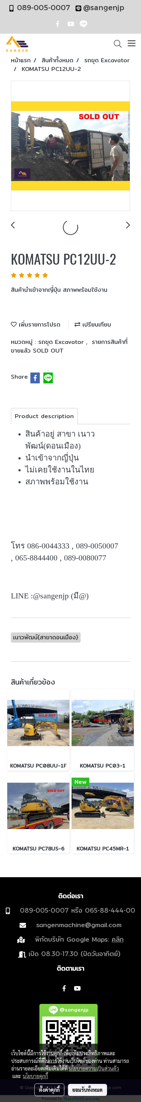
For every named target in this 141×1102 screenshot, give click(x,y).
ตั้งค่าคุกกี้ (49, 1089)
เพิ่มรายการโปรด (38, 324)
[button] (115, 44)
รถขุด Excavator (62, 341)
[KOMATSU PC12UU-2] (70, 146)
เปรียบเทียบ (95, 324)
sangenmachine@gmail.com (78, 925)
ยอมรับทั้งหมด (87, 1089)
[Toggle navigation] (132, 44)
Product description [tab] (44, 416)
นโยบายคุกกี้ (35, 1076)
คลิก (118, 939)
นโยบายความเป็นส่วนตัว (94, 1068)
